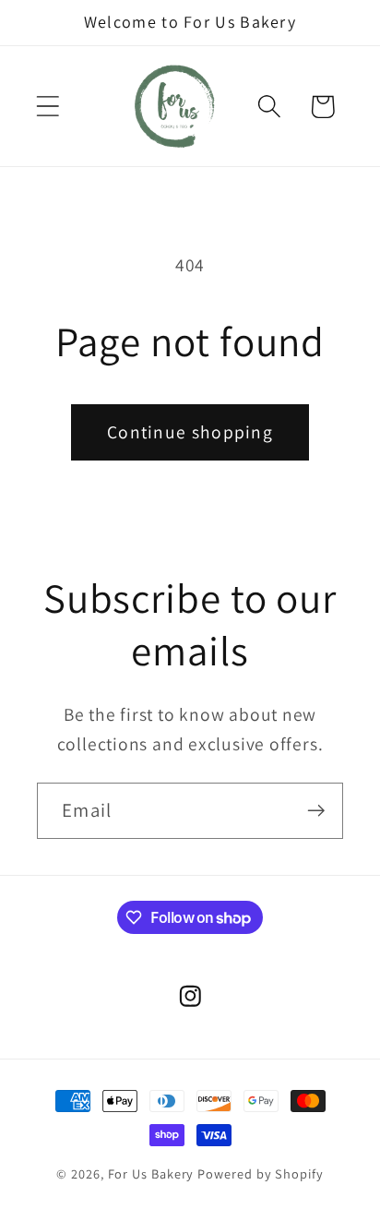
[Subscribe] (316, 811)
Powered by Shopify (260, 1173)
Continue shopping (190, 432)
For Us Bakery (151, 1173)
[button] (47, 106)
